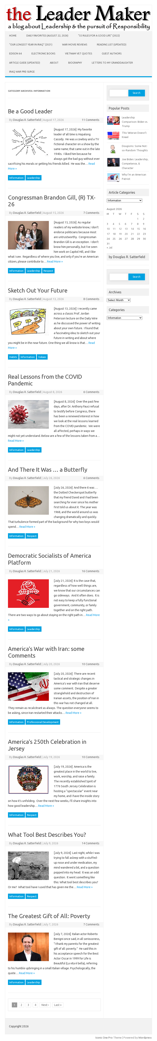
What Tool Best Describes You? (47, 834)
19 (120, 233)
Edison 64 (15, 53)
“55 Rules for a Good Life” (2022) (99, 35)
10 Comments (90, 664)
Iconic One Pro (104, 1037)
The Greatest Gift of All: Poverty (49, 916)
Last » (58, 1005)
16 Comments (90, 571)
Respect (48, 270)
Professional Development (43, 722)
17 (108, 233)
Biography (75, 62)
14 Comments (90, 843)
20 (126, 233)
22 (138, 233)
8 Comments (91, 299)
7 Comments (91, 212)
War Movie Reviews (74, 44)
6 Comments (91, 392)
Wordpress (145, 1037)
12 (120, 228)
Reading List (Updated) (111, 44)
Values (42, 356)
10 (108, 228)
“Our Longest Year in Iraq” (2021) (30, 44)
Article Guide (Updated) (24, 62)
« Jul (109, 247)
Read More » (55, 261)
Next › (45, 1005)
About (54, 62)
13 (126, 228)
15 (138, 228)
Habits (13, 356)
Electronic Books (43, 53)
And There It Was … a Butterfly (47, 469)
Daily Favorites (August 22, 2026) (47, 35)
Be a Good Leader (30, 111)
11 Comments (90, 119)
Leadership (33, 177)
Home (13, 35)
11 (114, 228)
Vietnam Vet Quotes (78, 53)
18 (114, 233)
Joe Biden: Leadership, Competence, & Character (135, 163)
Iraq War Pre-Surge (22, 71)
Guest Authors (111, 53)
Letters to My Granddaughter (112, 62)
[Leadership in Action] (78, 30)
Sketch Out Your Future (37, 290)
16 (144, 228)
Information (16, 177)
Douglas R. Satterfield (27, 119)
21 (132, 233)
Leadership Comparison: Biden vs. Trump (135, 122)
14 (132, 228)
